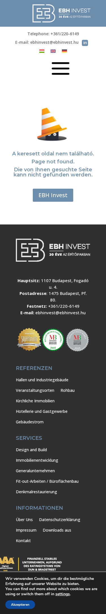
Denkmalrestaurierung (36, 491)
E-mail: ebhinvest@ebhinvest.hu (47, 42)
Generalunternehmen (35, 470)
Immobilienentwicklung (37, 460)
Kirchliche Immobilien (35, 400)
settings (62, 594)
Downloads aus (57, 530)
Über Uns (24, 519)
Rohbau (67, 390)
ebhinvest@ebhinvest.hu (60, 312)
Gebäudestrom (30, 421)
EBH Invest (53, 195)
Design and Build (31, 449)
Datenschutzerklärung (59, 519)
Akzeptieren (20, 604)
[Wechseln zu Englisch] (53, 52)
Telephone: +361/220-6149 (53, 34)
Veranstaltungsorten (35, 390)
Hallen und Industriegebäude (42, 379)
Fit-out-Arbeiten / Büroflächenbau (47, 481)
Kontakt (23, 540)
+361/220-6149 (63, 306)
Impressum (26, 530)
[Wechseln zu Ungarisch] (41, 52)
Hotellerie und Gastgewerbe (42, 411)
